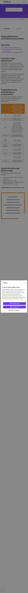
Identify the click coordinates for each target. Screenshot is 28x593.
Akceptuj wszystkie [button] (14, 303)
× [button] (25, 282)
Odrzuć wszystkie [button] (14, 307)
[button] (14, 310)
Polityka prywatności (6, 300)
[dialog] (14, 296)
